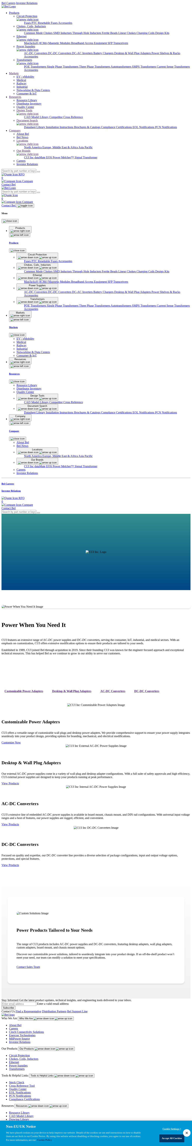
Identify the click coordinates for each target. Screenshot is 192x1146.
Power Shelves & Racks (166, 53)
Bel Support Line (77, 1011)
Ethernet (14, 1062)
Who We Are (26, 1018)
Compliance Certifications (117, 127)
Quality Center (17, 1089)
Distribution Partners (54, 1011)
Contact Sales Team (28, 966)
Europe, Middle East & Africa (60, 147)
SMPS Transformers (144, 66)
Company (15, 130)
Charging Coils (145, 33)
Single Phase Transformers (63, 66)
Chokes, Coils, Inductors (23, 1058)
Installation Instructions (60, 127)
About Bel (15, 1025)
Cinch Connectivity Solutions (26, 1032)
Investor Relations (27, 3)
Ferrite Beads (110, 33)
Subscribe (8, 1007)
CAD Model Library (36, 117)
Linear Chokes (127, 33)
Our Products (27, 1048)
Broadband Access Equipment (89, 43)
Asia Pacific (85, 147)
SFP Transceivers (118, 43)
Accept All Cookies (172, 1138)
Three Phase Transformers (95, 66)
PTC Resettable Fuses (45, 22)
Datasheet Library (35, 127)
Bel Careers (8, 3)
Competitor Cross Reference (66, 117)
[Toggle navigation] (25, 206)
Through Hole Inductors (87, 33)
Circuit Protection (19, 1055)
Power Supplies (18, 1065)
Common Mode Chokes (38, 33)
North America (33, 147)
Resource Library (19, 1112)
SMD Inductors (62, 33)
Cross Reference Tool (22, 1085)
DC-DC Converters (60, 53)
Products (14, 12)
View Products (10, 783)
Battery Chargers (103, 53)
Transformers (17, 1069)
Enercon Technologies (22, 1035)
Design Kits (162, 33)
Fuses (28, 22)
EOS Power (53, 157)
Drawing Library (19, 1119)
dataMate (40, 157)
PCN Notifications (166, 127)
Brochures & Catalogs (87, 127)
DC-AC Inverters (82, 53)
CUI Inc (29, 157)
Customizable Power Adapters (23, 691)
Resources (15, 96)
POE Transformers (35, 66)
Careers (13, 1028)
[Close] (10, 221)
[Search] (38, 171)
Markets (14, 73)
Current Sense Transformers (173, 66)
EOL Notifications (144, 127)
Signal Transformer (86, 157)
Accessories (65, 22)
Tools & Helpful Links (42, 1075)
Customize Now (11, 742)
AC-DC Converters (36, 53)
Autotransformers (121, 66)
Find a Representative (28, 1011)
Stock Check (16, 1082)
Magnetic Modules (59, 43)
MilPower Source (19, 1038)
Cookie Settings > (172, 1129)
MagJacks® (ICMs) (36, 43)
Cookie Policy (44, 1140)
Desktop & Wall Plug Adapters (133, 53)
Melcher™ (68, 157)
